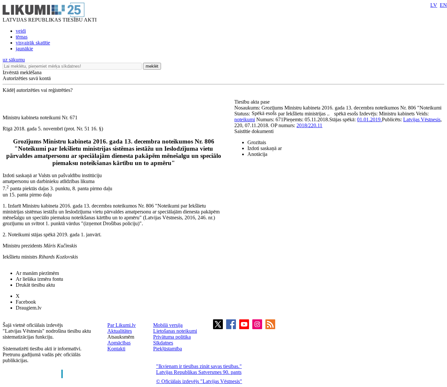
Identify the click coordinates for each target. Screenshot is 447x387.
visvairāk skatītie (33, 42)
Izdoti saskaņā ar (264, 148)
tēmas (21, 37)
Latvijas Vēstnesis (421, 119)
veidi (21, 31)
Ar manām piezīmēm (37, 273)
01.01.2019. (369, 119)
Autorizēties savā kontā (27, 78)
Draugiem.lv (29, 308)
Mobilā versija (168, 325)
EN (443, 5)
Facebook (26, 302)
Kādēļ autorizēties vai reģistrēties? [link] (38, 90)
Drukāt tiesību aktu (35, 285)
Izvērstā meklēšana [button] (22, 72)
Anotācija (257, 154)
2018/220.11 (309, 125)
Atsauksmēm (120, 337)
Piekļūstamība (167, 348)
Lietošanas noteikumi (175, 331)
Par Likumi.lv (121, 325)
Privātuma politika (172, 337)
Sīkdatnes (163, 342)
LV (433, 5)
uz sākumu (14, 59)
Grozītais (256, 142)
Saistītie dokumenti (254, 131)
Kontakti (116, 348)
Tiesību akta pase (252, 102)
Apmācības (119, 342)
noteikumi (244, 119)
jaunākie (24, 48)
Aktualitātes (119, 331)
